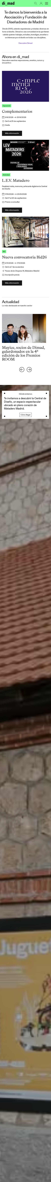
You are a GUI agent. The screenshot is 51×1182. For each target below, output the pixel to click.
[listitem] (25, 337)
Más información (12, 133)
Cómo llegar (26, 414)
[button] (46, 3)
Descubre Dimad (25, 43)
